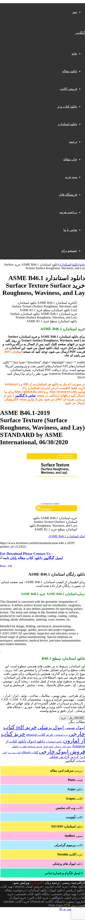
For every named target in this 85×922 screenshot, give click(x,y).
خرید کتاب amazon (39, 735)
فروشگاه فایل (68, 194)
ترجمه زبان (52, 882)
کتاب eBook (30, 752)
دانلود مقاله (69, 71)
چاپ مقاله (70, 159)
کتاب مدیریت (14, 752)
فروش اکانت (68, 89)
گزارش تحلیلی (59, 757)
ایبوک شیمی (75, 728)
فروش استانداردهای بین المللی (27, 746)
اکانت (74, 798)
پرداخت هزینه (68, 212)
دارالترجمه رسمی (73, 882)
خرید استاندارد (61, 735)
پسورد (74, 835)
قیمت (75, 780)
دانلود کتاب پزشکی (62, 746)
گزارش (74, 757)
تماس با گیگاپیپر (25, 395)
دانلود (75, 264)
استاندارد (65, 264)
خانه (74, 53)
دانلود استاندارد (67, 124)
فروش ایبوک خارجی (62, 751)
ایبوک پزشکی (51, 727)
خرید (70, 854)
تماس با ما (70, 230)
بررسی (66, 770)
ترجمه (73, 141)
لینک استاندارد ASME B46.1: (66, 536)
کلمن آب (37, 882)
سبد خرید (71, 177)
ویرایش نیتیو (21, 882)
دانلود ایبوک (36, 741)
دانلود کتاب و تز (67, 106)
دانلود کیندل (48, 747)
